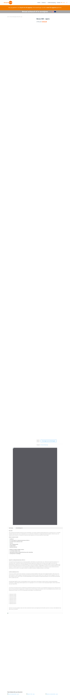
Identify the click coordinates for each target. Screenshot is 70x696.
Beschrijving (11, 527)
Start (8, 16)
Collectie (43, 2)
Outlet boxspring (52, 2)
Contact (58, 2)
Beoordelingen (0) (19, 527)
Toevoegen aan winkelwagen (48, 441)
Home (38, 2)
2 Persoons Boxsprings (12, 16)
